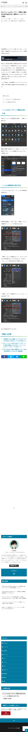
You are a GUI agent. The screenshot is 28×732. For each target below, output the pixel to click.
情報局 (4, 677)
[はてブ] (17, 356)
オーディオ (5, 646)
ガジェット (5, 654)
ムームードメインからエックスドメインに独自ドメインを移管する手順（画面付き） (13, 602)
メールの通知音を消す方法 (9, 102)
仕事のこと (5, 669)
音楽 (4, 681)
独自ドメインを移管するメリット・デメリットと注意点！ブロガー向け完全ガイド (13, 608)
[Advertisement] (14, 35)
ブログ (4, 666)
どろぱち (4, 2)
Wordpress (5, 643)
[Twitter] (11, 356)
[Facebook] (4, 356)
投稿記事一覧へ (13, 565)
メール (19, 18)
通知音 (22, 18)
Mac (16, 18)
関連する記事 (7, 698)
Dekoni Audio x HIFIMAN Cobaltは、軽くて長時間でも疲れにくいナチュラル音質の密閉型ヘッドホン (13, 587)
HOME (3, 6)
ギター (4, 658)
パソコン (9, 6)
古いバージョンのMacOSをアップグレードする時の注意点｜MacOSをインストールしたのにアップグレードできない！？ (14, 345)
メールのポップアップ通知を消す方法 (11, 99)
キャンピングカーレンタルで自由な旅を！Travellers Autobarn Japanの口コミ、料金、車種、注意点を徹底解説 (14, 597)
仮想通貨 (5, 673)
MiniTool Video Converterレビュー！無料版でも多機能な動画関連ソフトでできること (14, 592)
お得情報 (5, 650)
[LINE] (23, 356)
